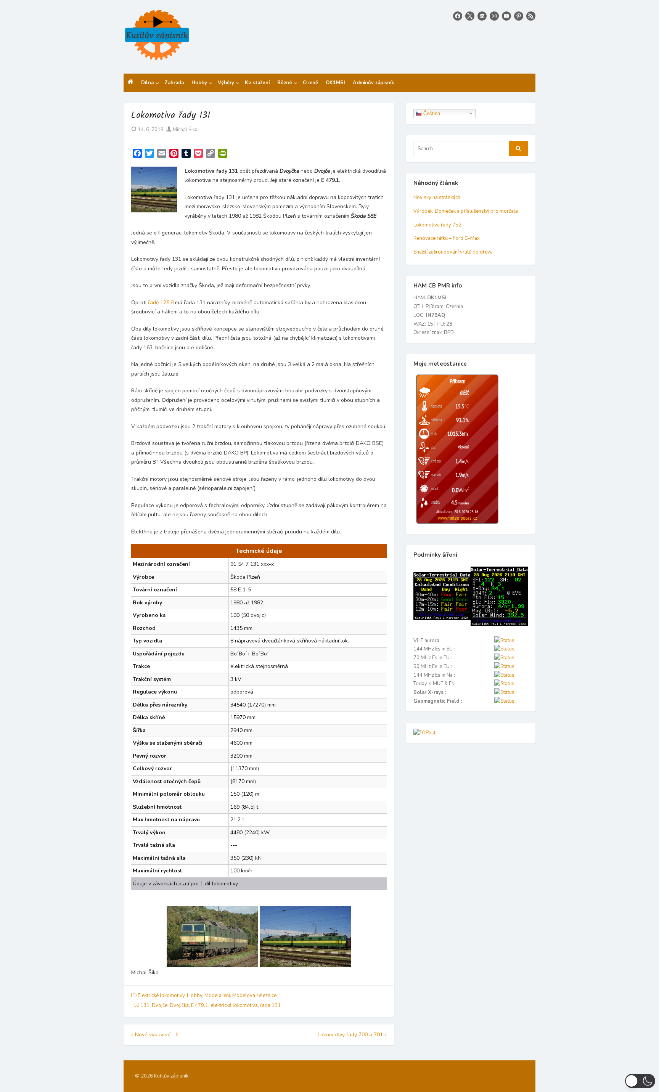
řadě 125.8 (161, 302)
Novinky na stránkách (436, 197)
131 (144, 1005)
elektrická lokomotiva (234, 1005)
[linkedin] (482, 16)
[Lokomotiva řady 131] (212, 936)
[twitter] (469, 16)
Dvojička (179, 1005)
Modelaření (217, 995)
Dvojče (159, 1005)
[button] (640, 1081)
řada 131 (270, 1005)
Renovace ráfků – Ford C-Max (446, 238)
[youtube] (506, 16)
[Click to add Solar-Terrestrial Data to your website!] (442, 618)
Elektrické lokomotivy (161, 995)
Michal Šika (185, 129)
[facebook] (457, 16)
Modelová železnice (254, 995)
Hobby (194, 995)
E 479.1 (199, 1005)
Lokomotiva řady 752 (437, 225)
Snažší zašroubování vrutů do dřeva (453, 252)
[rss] (530, 16)
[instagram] (494, 16)
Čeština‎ (431, 113)
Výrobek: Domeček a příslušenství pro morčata (465, 211)
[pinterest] (518, 16)
